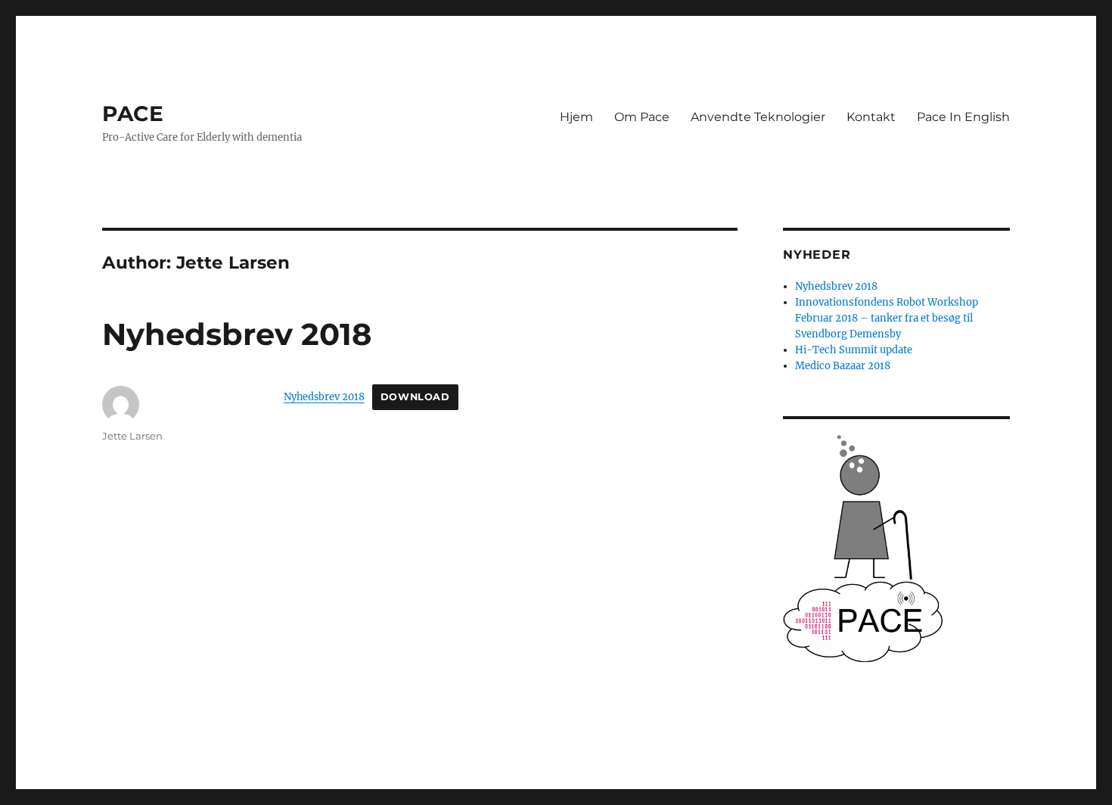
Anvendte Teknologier (758, 117)
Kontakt (871, 117)
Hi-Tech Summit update (853, 349)
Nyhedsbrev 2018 (236, 334)
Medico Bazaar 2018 (842, 365)
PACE (132, 113)
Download (415, 396)
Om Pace (641, 117)
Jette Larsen (132, 436)
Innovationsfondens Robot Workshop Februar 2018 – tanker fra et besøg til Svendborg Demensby (886, 318)
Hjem (576, 117)
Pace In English (963, 117)
